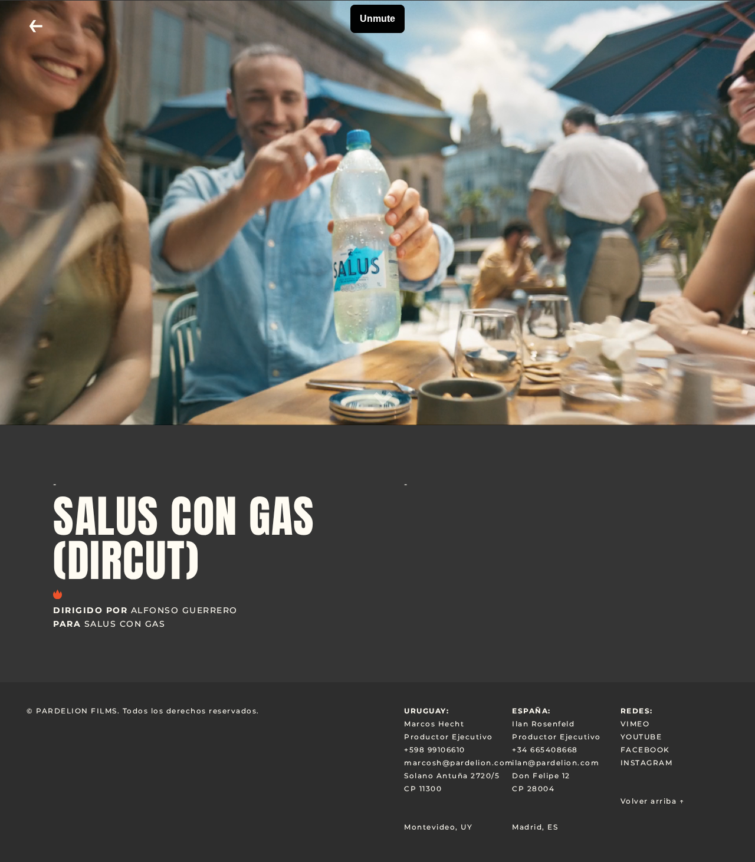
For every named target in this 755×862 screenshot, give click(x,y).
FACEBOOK (645, 749)
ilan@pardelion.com (555, 762)
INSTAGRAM (647, 762)
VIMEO (635, 723)
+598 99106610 (434, 749)
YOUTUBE (641, 736)
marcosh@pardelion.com (458, 762)
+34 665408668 (545, 749)
